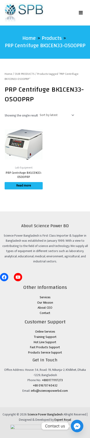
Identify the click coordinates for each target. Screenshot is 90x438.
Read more (23, 185)
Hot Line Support (45, 342)
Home (8, 74)
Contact (45, 313)
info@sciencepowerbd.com (49, 390)
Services (45, 297)
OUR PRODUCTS (25, 74)
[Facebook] (4, 277)
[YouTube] (18, 277)
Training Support (45, 336)
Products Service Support (45, 352)
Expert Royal (62, 419)
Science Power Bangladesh (45, 414)
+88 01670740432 (45, 385)
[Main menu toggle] (80, 12)
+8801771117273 (52, 380)
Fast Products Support (45, 347)
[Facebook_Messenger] (77, 426)
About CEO (45, 307)
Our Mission (45, 302)
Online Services (45, 331)
